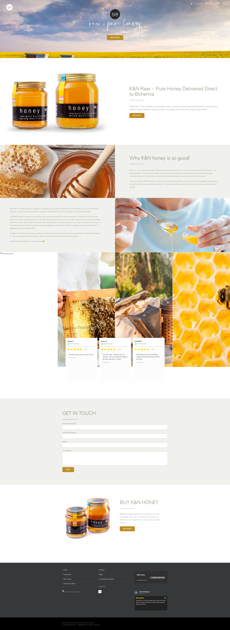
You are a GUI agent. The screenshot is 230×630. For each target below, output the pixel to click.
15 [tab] (127, 386)
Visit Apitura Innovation (106, 579)
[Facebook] (99, 591)
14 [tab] (124, 386)
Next (167, 360)
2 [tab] (92, 386)
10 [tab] (114, 386)
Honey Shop (67, 574)
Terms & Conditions (70, 583)
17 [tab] (132, 386)
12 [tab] (119, 386)
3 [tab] (95, 386)
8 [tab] (108, 386)
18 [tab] (135, 386)
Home (65, 570)
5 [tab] (100, 386)
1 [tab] (89, 386)
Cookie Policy (97, 624)
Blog (100, 574)
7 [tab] (105, 386)
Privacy (90, 624)
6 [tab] (103, 386)
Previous (63, 360)
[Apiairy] (6, 253)
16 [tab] (130, 386)
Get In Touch (67, 579)
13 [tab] (122, 386)
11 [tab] (116, 386)
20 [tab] (141, 386)
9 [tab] (111, 386)
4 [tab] (97, 386)
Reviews (101, 570)
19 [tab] (138, 386)
